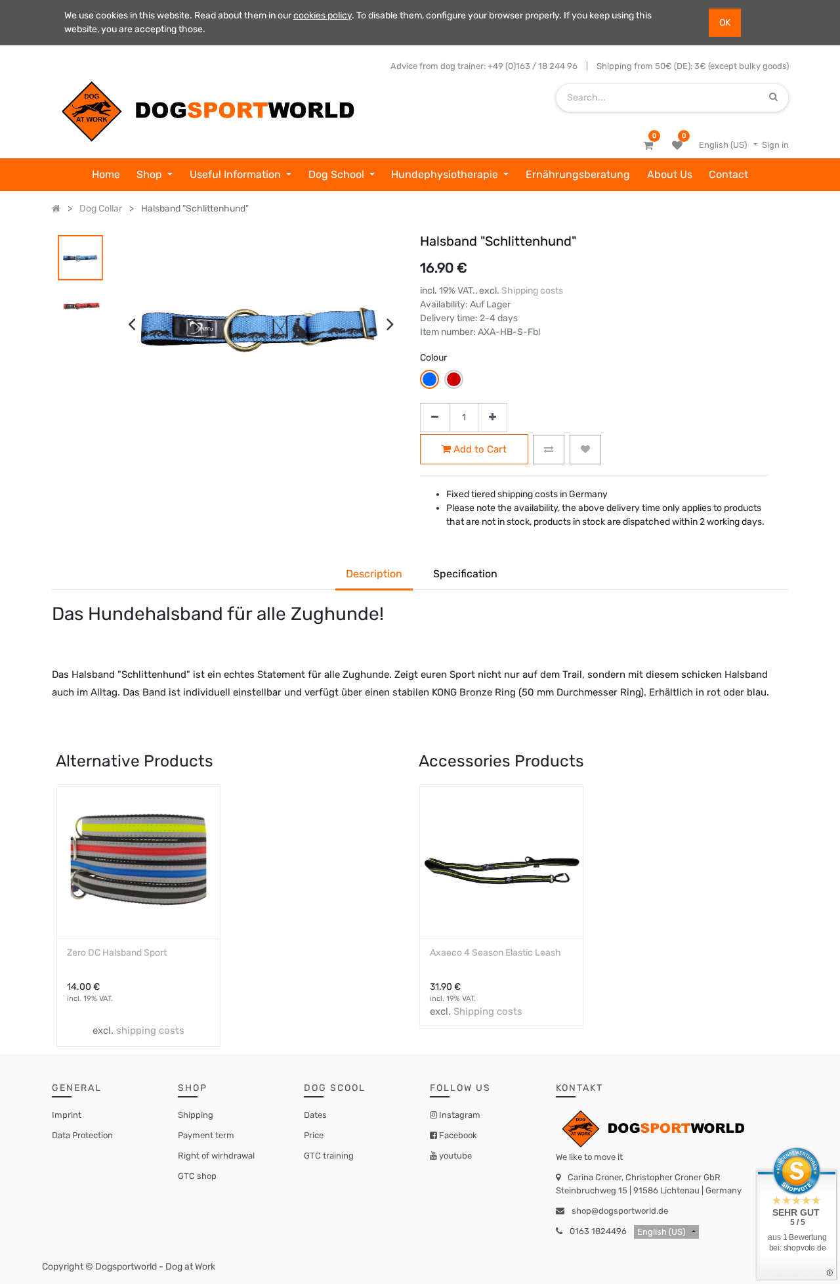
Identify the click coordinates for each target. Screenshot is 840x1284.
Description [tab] (374, 573)
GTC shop (197, 1176)
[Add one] (492, 418)
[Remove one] (435, 418)
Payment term (206, 1135)
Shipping (195, 1115)
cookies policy (322, 15)
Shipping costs (532, 290)
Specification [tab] (465, 573)
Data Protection (82, 1135)
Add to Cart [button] (479, 449)
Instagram (458, 1115)
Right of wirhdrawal (216, 1156)
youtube (454, 1156)
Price (314, 1135)
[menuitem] (106, 174)
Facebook (457, 1135)
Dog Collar (100, 208)
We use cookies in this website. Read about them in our (178, 15)
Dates (315, 1115)
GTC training (329, 1156)
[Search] (773, 97)
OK (724, 22)
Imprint (66, 1115)
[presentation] (131, 323)
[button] (548, 449)
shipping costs (150, 1030)
